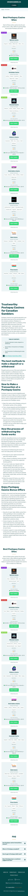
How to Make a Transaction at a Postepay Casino (14, 347)
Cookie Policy (13, 872)
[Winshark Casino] (14, 100)
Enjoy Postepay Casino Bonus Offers (13, 355)
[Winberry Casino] (14, 133)
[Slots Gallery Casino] (14, 167)
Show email (18, 887)
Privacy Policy (14, 875)
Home (2, 9)
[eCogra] (10, 880)
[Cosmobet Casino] (14, 199)
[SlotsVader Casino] (14, 68)
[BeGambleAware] (14, 883)
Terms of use (21, 872)
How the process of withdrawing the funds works (14, 352)
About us (5, 872)
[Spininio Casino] (14, 36)
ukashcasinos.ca (14, 2)
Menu (14, 5)
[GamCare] (17, 880)
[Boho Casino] (14, 233)
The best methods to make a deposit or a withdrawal (14, 343)
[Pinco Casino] (14, 265)
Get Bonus (15, 58)
